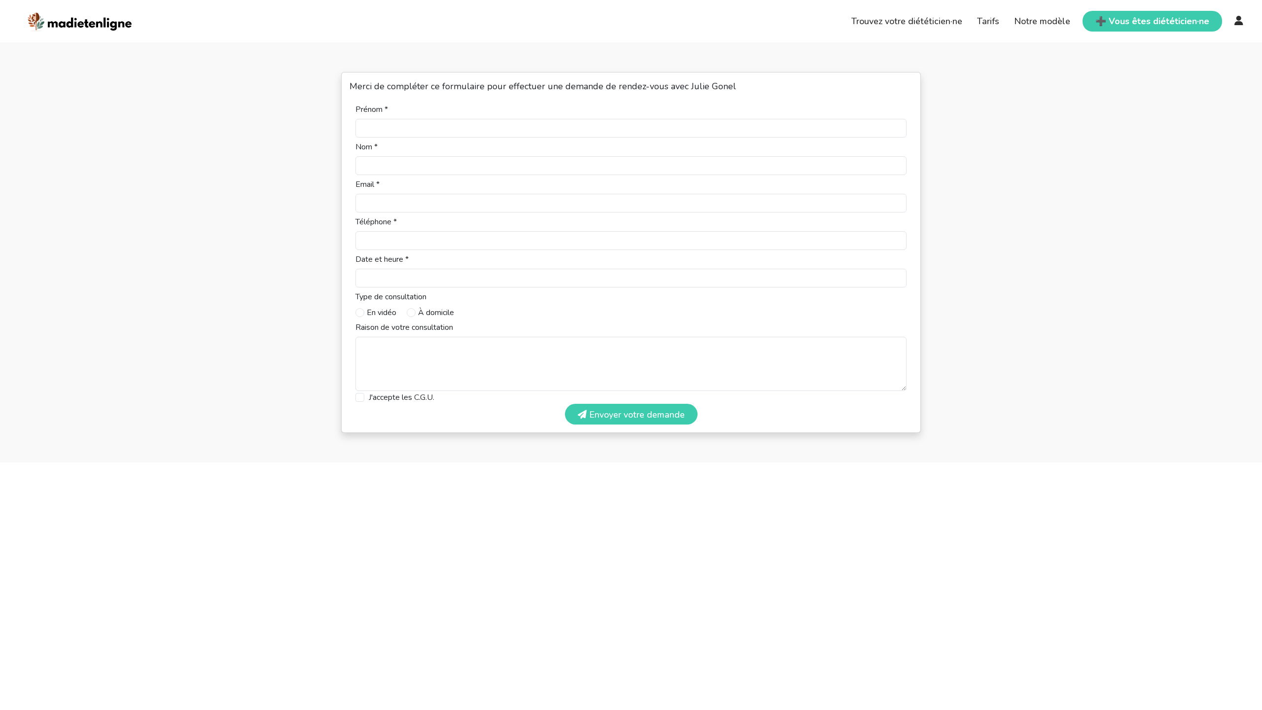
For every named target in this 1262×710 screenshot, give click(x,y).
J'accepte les (401, 397)
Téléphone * (376, 221)
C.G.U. (424, 397)
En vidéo (381, 312)
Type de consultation (390, 296)
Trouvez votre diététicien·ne (906, 21)
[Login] (1238, 21)
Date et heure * (382, 259)
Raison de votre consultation (404, 327)
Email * (367, 184)
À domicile (436, 312)
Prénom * (371, 109)
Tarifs (988, 21)
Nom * (366, 147)
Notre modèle (1042, 21)
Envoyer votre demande (636, 415)
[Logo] (80, 20)
